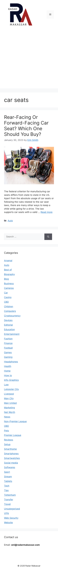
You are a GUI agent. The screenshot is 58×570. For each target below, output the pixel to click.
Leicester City (11, 389)
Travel (7, 504)
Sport (7, 472)
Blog (6, 279)
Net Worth (9, 412)
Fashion (8, 338)
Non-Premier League (15, 421)
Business (9, 283)
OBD (6, 426)
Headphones (11, 361)
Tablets (8, 481)
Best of (8, 269)
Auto (10, 220)
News (7, 416)
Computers (10, 311)
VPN (6, 513)
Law (6, 384)
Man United (10, 403)
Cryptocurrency (12, 315)
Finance (8, 343)
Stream (8, 476)
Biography (9, 274)
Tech (6, 485)
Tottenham (10, 495)
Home (7, 370)
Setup (7, 444)
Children (8, 306)
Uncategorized (12, 508)
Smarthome (10, 449)
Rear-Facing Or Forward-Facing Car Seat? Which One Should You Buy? (26, 125)
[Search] (48, 236)
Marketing (9, 407)
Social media (11, 462)
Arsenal (8, 260)
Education (9, 329)
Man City (9, 398)
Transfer (8, 499)
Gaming (8, 357)
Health (7, 366)
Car (6, 292)
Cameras (9, 288)
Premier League (12, 435)
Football (8, 348)
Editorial (8, 325)
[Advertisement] (29, 59)
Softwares (9, 467)
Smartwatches (12, 458)
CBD (6, 302)
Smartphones (11, 453)
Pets (6, 430)
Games (8, 352)
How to (8, 375)
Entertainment (11, 334)
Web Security (11, 518)
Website (8, 522)
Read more (46, 212)
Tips (6, 490)
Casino (7, 297)
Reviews (8, 439)
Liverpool (9, 393)
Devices (8, 320)
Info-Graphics (11, 380)
